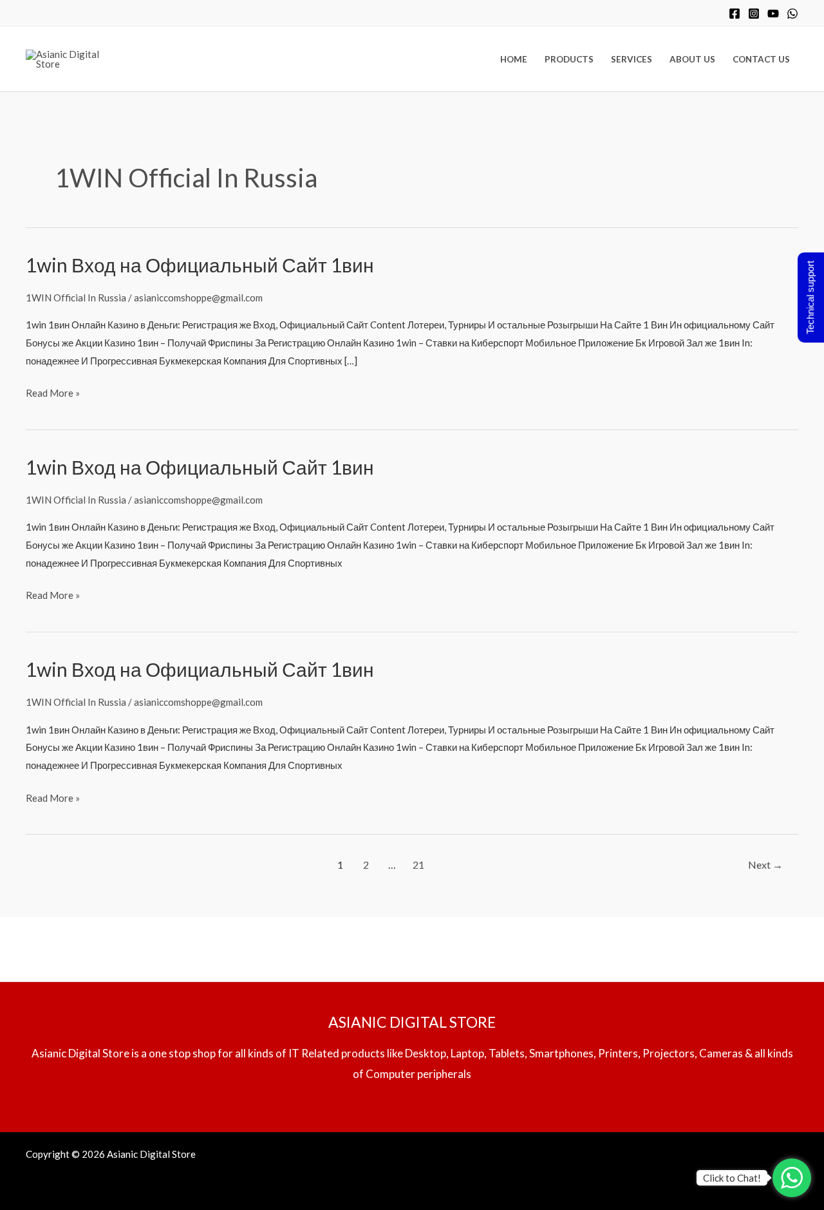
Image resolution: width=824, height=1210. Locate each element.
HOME (513, 59)
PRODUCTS (569, 59)
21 (418, 864)
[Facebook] (734, 13)
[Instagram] (754, 13)
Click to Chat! (732, 1178)
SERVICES (631, 59)
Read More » (53, 391)
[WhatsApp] (792, 13)
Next (765, 864)
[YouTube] (773, 13)
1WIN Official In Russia (76, 297)
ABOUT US (692, 59)
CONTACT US (761, 59)
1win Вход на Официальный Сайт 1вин (200, 264)
